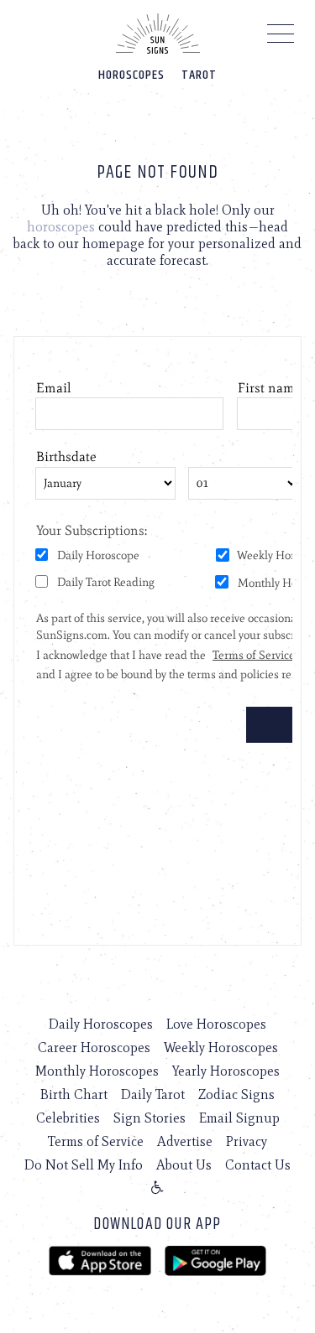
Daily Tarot (153, 1094)
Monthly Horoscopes (97, 1071)
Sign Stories (149, 1118)
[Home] (158, 33)
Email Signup (239, 1118)
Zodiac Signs (236, 1094)
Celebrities (68, 1118)
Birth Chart (74, 1094)
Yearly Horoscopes (226, 1071)
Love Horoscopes (216, 1024)
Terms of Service (96, 1141)
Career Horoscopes (94, 1048)
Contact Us (258, 1165)
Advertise (185, 1141)
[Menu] (281, 37)
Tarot (199, 75)
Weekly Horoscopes (221, 1048)
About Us (184, 1165)
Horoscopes (131, 75)
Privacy (246, 1141)
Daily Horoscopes (101, 1024)
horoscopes (61, 227)
